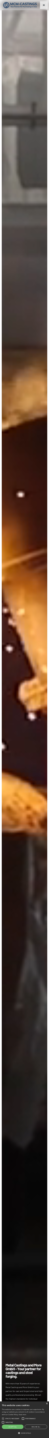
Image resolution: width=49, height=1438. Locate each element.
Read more (22, 1414)
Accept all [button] (13, 1427)
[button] (44, 5)
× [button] (47, 1404)
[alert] (24, 1419)
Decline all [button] (36, 1427)
